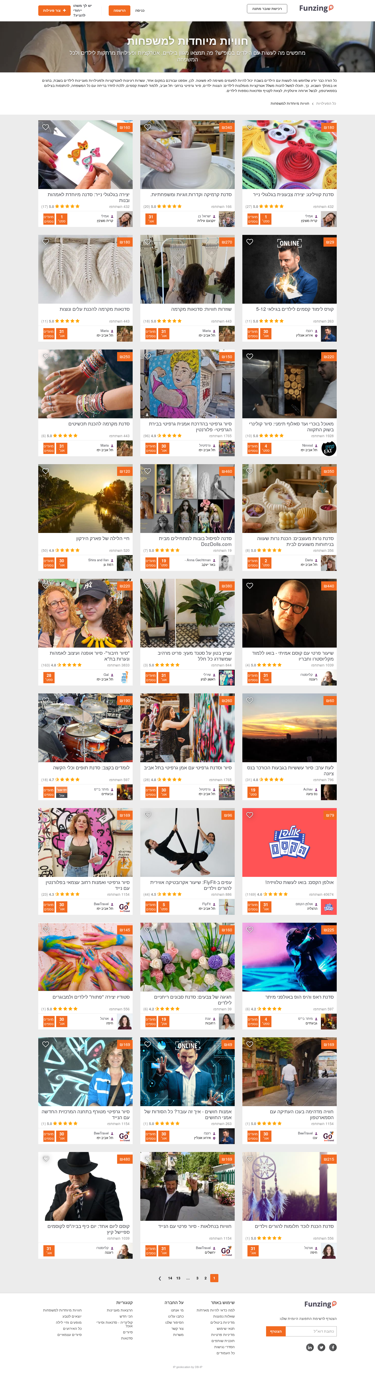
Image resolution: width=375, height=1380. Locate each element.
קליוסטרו (307, 675)
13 (178, 1277)
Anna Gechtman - (198, 560)
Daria (309, 560)
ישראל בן (204, 216)
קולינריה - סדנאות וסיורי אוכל (114, 1324)
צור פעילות (52, 10)
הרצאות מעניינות (120, 1310)
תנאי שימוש (226, 1329)
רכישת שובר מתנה (267, 9)
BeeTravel (101, 904)
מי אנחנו (177, 1310)
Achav (308, 789)
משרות (178, 1335)
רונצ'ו (309, 331)
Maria (207, 331)
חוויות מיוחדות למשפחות (62, 1310)
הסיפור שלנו (174, 1322)
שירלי (207, 675)
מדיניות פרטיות (223, 1335)
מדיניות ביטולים (222, 1322)
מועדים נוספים (253, 219)
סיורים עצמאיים (69, 1335)
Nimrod (307, 445)
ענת (208, 1018)
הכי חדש (126, 1316)
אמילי (309, 216)
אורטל (104, 1018)
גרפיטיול (205, 445)
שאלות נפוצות (224, 1316)
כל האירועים (72, 1329)
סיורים (128, 1332)
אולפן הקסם (304, 904)
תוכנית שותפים (223, 1341)
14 (170, 1277)
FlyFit (206, 904)
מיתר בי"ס (101, 789)
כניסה (140, 10)
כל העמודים (226, 1353)
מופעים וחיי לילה (69, 1322)
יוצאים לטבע (72, 1316)
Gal (106, 675)
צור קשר (177, 1329)
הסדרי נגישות (224, 1347)
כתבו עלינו (176, 1316)
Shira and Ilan (98, 560)
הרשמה (120, 10)
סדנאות (127, 1338)
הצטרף (276, 1331)
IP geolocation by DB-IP (187, 1367)
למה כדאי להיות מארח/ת (216, 1310)
